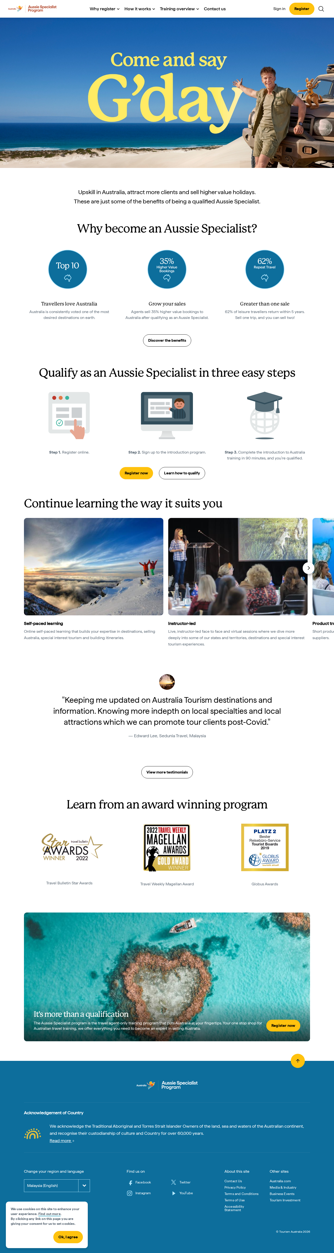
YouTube (186, 1193)
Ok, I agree (68, 1237)
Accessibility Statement (234, 1208)
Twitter (184, 1182)
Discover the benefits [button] (167, 340)
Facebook (143, 1182)
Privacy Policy (235, 1187)
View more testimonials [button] (167, 772)
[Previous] (26, 568)
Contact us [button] (215, 8)
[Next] (308, 568)
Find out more (49, 1214)
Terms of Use (234, 1200)
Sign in (279, 8)
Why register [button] (102, 8)
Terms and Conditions (241, 1193)
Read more (61, 1140)
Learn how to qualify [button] (182, 473)
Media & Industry (283, 1187)
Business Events (282, 1193)
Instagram (143, 1193)
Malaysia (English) (42, 1185)
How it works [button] (137, 8)
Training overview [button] (177, 8)
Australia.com (280, 1181)
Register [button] (301, 8)
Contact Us (233, 1181)
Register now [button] (136, 473)
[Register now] (167, 977)
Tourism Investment (285, 1200)
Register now (283, 1025)
